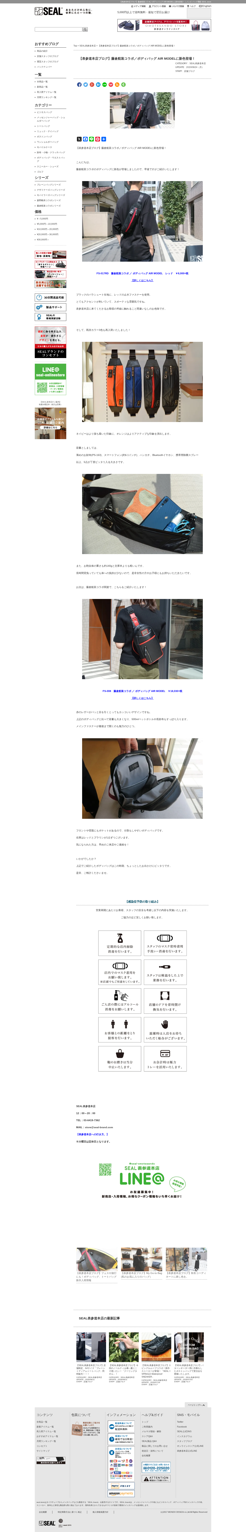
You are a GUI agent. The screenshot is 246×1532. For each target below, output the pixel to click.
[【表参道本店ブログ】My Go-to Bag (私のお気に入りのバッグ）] (141, 1259)
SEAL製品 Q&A (149, 1441)
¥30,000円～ (43, 239)
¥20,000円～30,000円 (47, 234)
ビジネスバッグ (44, 112)
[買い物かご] (199, 11)
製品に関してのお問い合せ (155, 1446)
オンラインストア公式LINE (190, 1446)
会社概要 (146, 1455)
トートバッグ (43, 126)
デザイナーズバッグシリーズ (51, 190)
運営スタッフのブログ (48, 61)
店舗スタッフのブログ (48, 56)
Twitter (180, 1422)
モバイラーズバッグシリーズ (51, 195)
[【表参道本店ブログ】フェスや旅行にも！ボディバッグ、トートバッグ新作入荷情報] (96, 1259)
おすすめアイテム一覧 (47, 1436)
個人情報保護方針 (100, 1512)
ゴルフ (40, 171)
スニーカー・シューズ (48, 166)
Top (75, 46)
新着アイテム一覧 (45, 1427)
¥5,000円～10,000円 (47, 224)
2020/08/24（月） (195, 67)
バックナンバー (44, 67)
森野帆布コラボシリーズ (49, 200)
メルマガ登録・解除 (151, 1431)
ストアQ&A (147, 1436)
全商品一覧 (42, 81)
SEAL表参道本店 (87, 46)
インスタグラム (184, 1436)
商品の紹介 (42, 51)
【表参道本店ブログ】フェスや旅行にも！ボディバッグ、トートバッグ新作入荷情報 (96, 1277)
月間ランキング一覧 (46, 97)
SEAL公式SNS (184, 1431)
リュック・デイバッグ (48, 131)
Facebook (182, 1427)
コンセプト (42, 1446)
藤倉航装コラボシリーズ (49, 206)
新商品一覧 (42, 87)
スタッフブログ (184, 1441)
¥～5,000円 (42, 218)
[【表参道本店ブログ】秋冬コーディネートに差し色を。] (186, 1259)
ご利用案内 (147, 1427)
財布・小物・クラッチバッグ (51, 152)
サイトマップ (43, 1451)
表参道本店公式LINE (187, 1451)
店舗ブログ (189, 71)
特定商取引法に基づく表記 (70, 1512)
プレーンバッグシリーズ (49, 184)
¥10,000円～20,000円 (47, 229)
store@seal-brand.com (99, 1127)
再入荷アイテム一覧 (46, 92)
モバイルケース (44, 147)
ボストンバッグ (44, 136)
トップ (145, 1422)
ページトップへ (195, 1405)
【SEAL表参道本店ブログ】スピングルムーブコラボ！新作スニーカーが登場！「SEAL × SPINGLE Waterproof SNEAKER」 (156, 1371)
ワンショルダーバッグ (48, 142)
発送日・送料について (152, 1451)
